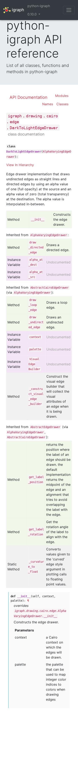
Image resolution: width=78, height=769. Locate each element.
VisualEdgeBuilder (34, 364)
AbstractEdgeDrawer (45, 427)
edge (14, 121)
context (35, 337)
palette (35, 349)
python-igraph (38, 6)
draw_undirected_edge (35, 322)
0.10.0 (32, 14)
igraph (17, 9)
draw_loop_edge (32, 305)
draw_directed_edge (35, 247)
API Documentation (28, 97)
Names (47, 104)
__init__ (37, 219)
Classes (62, 104)
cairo (52, 116)
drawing (34, 116)
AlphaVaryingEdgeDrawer (48, 235)
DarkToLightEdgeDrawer (34, 127)
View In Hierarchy (20, 165)
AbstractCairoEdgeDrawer (49, 287)
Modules (61, 96)
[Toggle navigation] (69, 10)
